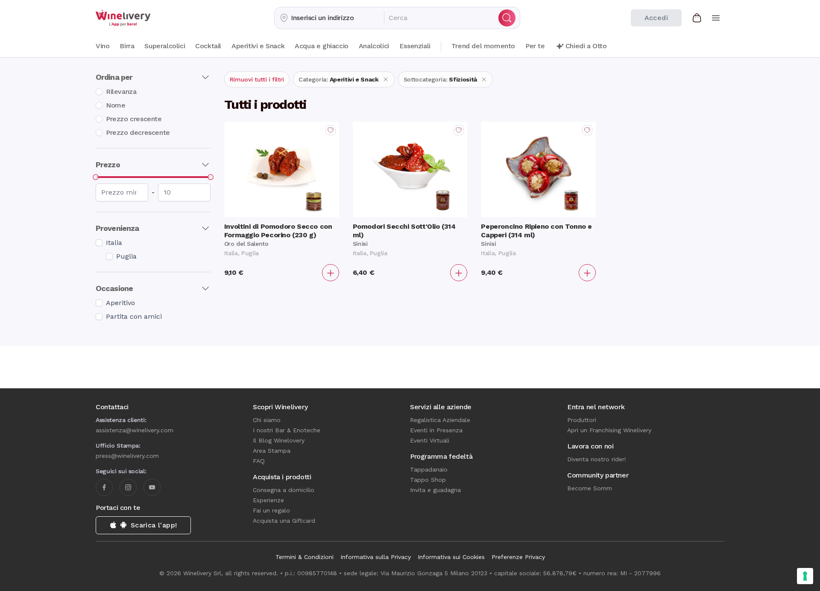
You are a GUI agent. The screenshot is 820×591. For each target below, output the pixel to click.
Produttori (581, 419)
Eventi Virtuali (429, 440)
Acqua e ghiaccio (321, 46)
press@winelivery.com (127, 455)
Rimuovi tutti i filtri (257, 79)
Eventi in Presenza (436, 430)
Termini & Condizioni (304, 556)
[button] (329, 18)
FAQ (259, 460)
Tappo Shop (428, 479)
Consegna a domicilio (283, 489)
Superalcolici (164, 46)
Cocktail (208, 46)
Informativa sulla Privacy (375, 556)
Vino (102, 46)
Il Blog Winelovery (279, 440)
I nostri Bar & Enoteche (286, 430)
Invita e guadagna (435, 489)
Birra (127, 46)
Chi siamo (267, 419)
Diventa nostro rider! (596, 459)
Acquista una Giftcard (284, 520)
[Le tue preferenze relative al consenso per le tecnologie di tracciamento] (805, 576)
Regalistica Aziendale (440, 419)
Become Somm (589, 488)
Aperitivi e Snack (257, 46)
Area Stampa (271, 450)
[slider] (96, 177)
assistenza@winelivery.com (134, 430)
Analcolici (374, 46)
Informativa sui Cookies (451, 556)
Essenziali (414, 46)
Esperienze (268, 500)
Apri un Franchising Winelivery (609, 430)
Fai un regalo (271, 510)
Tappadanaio (429, 469)
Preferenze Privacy (518, 556)
